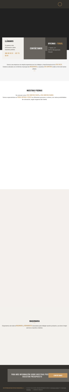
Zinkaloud (40, 389)
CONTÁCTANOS (36, 48)
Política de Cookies (55, 388)
